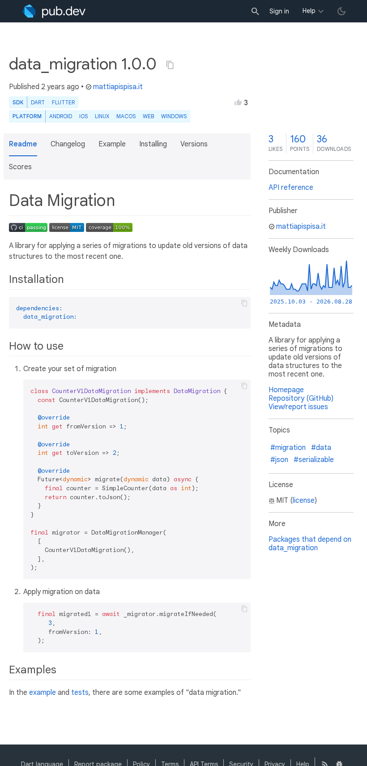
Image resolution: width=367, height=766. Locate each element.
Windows (174, 116)
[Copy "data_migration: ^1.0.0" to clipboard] (170, 64)
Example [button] (112, 144)
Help (309, 11)
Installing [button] (153, 144)
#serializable (314, 459)
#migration (288, 447)
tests (80, 692)
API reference (291, 187)
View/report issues (298, 406)
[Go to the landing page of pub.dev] (53, 11)
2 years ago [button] (60, 86)
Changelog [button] (68, 144)
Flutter (63, 102)
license (304, 500)
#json (279, 459)
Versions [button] (194, 144)
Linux (102, 116)
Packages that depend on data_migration (310, 543)
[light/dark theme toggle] (341, 11)
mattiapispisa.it (118, 86)
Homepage (286, 389)
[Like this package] (238, 102)
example (42, 692)
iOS (83, 116)
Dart (38, 102)
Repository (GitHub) (301, 398)
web (148, 116)
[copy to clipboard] (244, 303)
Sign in (279, 11)
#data (321, 447)
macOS (126, 116)
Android (60, 116)
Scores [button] (20, 167)
